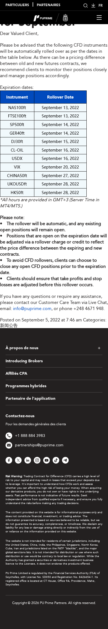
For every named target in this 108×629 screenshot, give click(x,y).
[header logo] (51, 17)
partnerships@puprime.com (39, 445)
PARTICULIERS (17, 5)
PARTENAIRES (48, 5)
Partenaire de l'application (30, 399)
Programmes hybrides (26, 386)
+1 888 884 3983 (30, 435)
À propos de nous (22, 348)
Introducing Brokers (24, 361)
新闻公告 (9, 325)
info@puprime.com (32, 308)
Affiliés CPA (16, 374)
